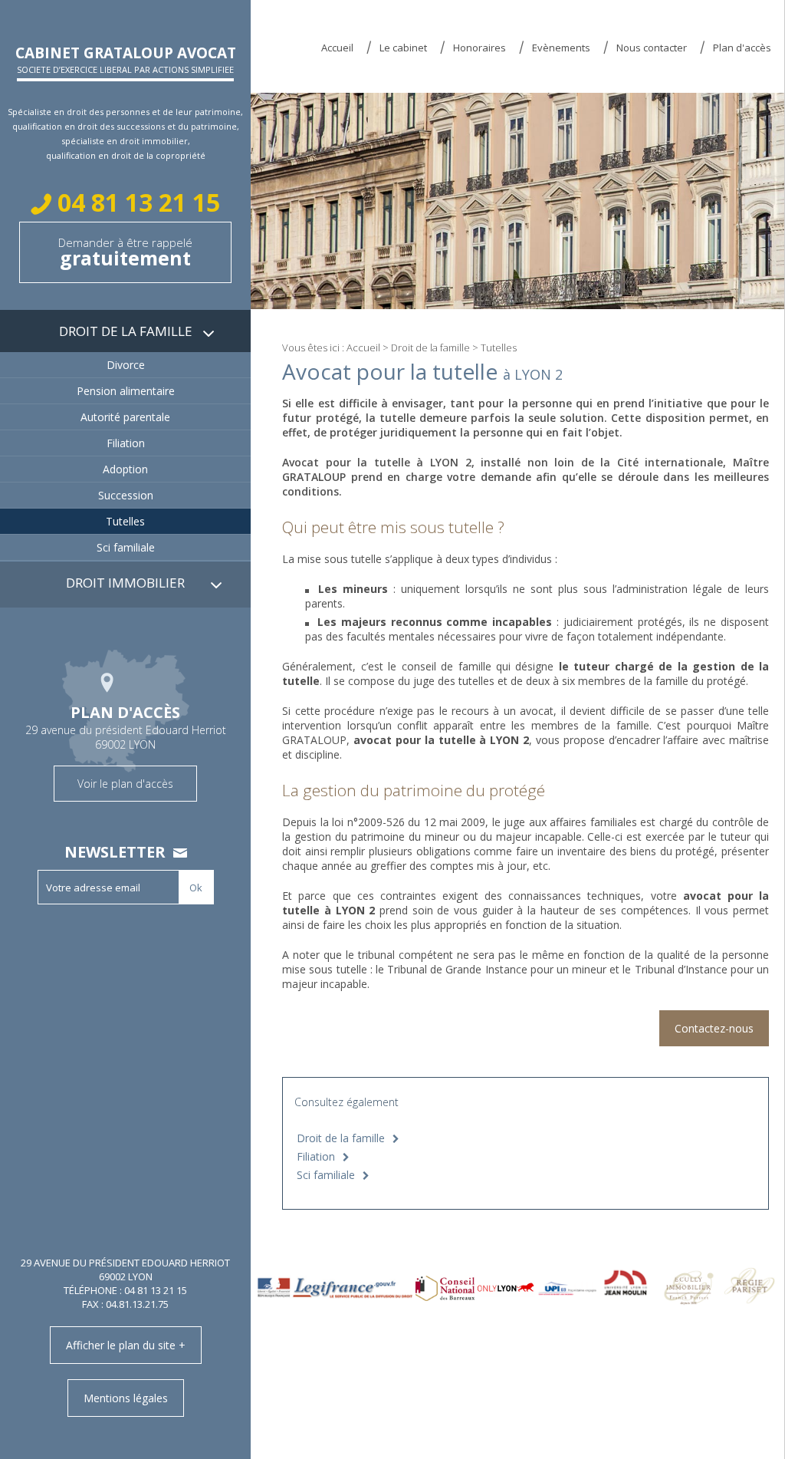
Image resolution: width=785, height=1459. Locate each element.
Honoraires (479, 47)
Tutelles (125, 521)
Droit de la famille (430, 347)
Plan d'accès (742, 47)
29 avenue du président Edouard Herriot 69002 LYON (125, 746)
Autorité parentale (125, 417)
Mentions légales (126, 1398)
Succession (125, 495)
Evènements (561, 47)
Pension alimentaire (126, 391)
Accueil (337, 47)
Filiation (316, 1156)
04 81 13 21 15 (135, 202)
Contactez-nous (714, 1028)
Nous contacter (651, 47)
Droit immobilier (125, 582)
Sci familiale (326, 1175)
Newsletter (115, 851)
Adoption (125, 469)
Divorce (126, 364)
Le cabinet (403, 47)
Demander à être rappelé (125, 253)
